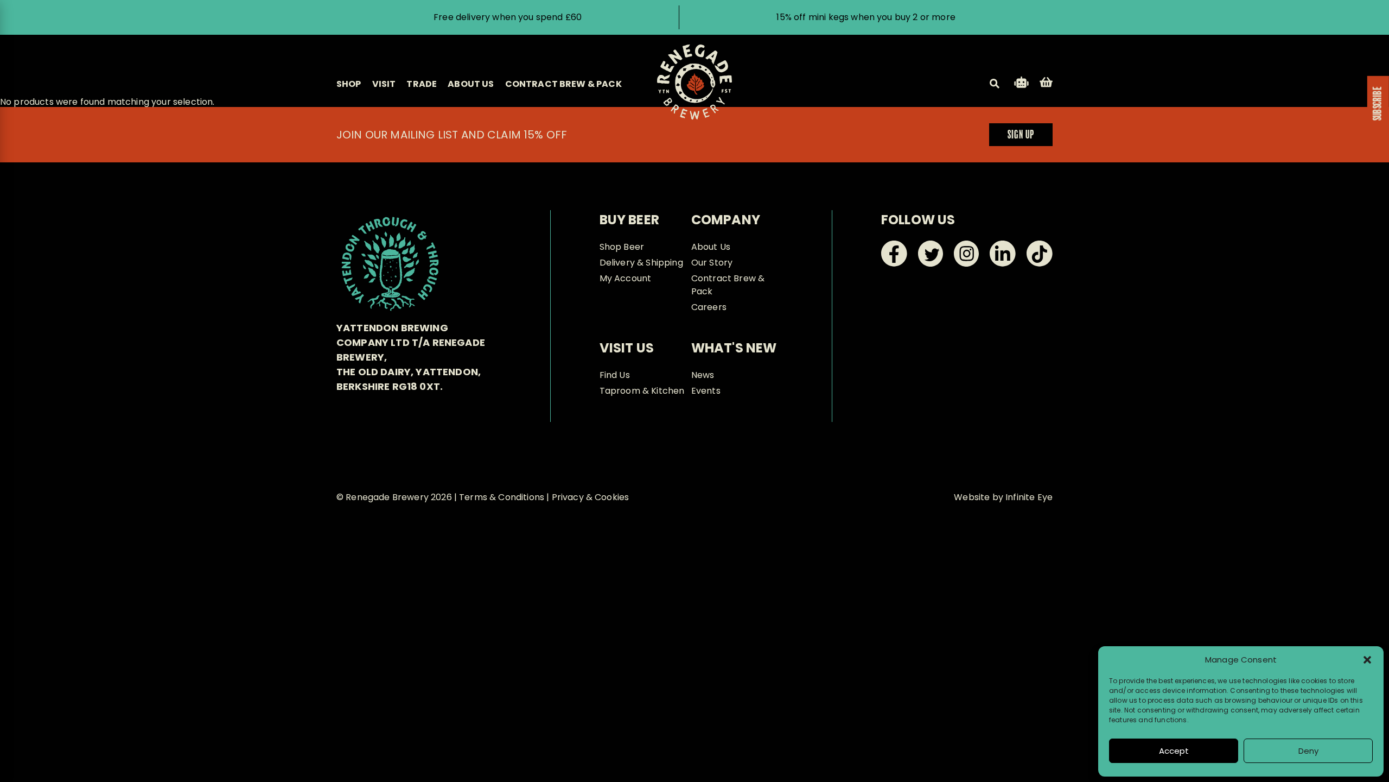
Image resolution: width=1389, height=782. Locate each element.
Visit (384, 84)
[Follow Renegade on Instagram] (966, 263)
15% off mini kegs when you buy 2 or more (865, 17)
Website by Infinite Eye (1003, 497)
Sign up (1021, 135)
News (703, 375)
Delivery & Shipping (641, 262)
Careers (709, 307)
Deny (1308, 750)
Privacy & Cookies (590, 497)
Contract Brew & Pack (563, 84)
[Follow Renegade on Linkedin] (1003, 263)
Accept (1174, 750)
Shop (348, 84)
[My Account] (1021, 84)
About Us (710, 247)
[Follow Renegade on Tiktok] (1040, 263)
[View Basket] (1046, 84)
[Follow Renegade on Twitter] (930, 263)
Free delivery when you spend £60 (508, 17)
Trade (421, 84)
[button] (1367, 659)
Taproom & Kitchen (642, 390)
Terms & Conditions (501, 497)
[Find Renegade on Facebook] (894, 263)
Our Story (711, 262)
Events (706, 390)
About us (471, 84)
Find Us (615, 375)
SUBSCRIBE (1378, 104)
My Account (626, 278)
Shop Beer (622, 247)
